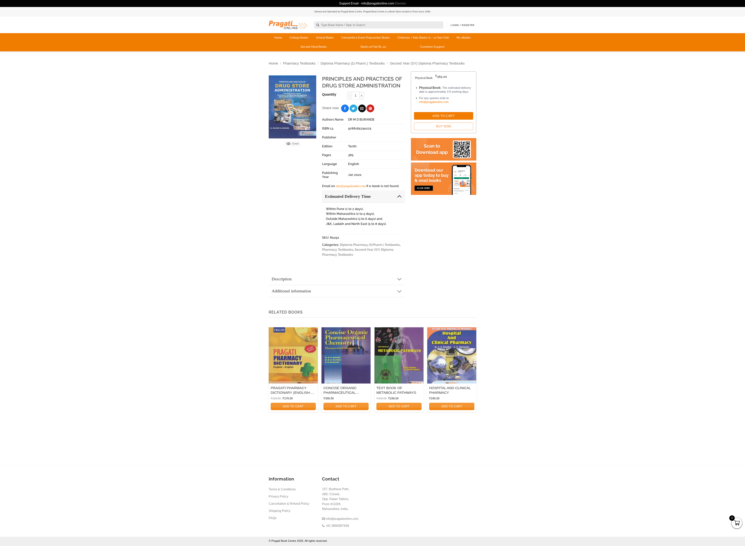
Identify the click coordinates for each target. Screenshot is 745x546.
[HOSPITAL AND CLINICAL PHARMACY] (451, 356)
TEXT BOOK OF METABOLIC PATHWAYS (396, 390)
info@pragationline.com (351, 186)
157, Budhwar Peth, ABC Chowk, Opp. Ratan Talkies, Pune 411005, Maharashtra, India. (335, 499)
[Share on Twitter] (353, 108)
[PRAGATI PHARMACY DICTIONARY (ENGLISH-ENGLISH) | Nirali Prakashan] (293, 356)
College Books (298, 37)
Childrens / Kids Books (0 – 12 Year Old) (423, 37)
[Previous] (273, 379)
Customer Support (432, 46)
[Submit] (318, 25)
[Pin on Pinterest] (370, 108)
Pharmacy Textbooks (299, 63)
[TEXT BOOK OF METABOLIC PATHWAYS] (399, 356)
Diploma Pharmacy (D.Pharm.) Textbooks (353, 63)
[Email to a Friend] (362, 108)
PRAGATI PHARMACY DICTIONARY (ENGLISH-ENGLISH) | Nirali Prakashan (293, 390)
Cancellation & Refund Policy (289, 503)
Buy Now (443, 126)
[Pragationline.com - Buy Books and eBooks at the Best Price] (288, 25)
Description (282, 278)
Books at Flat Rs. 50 (373, 46)
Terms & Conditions (282, 489)
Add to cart (293, 406)
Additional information (291, 291)
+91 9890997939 (337, 525)
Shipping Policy (279, 510)
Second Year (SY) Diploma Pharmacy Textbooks (427, 63)
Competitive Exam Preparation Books (365, 37)
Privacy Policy (278, 496)
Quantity (329, 94)
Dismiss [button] (400, 3)
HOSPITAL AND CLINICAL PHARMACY (450, 390)
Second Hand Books (314, 46)
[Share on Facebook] (345, 108)
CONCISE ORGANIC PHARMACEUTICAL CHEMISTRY (340, 390)
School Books (325, 37)
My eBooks (464, 37)
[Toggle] (399, 196)
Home (278, 37)
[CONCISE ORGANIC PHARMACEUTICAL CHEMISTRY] (346, 356)
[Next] (472, 379)
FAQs (272, 518)
